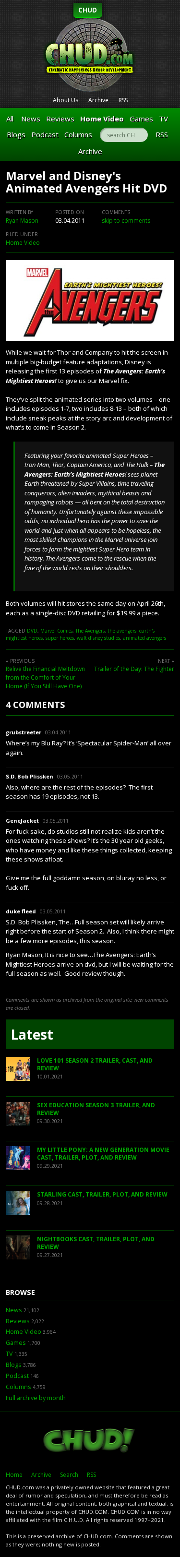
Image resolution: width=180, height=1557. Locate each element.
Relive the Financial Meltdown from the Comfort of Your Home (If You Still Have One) (45, 677)
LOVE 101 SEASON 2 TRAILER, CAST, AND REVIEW (95, 1064)
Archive (98, 100)
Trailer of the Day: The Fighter (134, 669)
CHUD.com (90, 1441)
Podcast (45, 134)
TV (163, 118)
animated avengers (144, 638)
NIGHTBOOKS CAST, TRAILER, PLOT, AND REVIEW (96, 1243)
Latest (32, 1034)
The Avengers (90, 630)
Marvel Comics (56, 630)
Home (14, 1475)
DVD (32, 630)
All (9, 118)
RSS (123, 100)
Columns (78, 134)
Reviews (60, 118)
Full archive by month (36, 1398)
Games (141, 118)
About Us (65, 100)
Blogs (16, 134)
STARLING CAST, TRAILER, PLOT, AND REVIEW (102, 1194)
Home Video (102, 118)
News (30, 118)
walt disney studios (98, 638)
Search (69, 1475)
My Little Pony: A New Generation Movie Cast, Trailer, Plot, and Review (103, 1154)
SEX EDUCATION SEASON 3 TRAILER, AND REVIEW (96, 1109)
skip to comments (126, 220)
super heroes (60, 638)
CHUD (87, 9)
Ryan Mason (22, 220)
